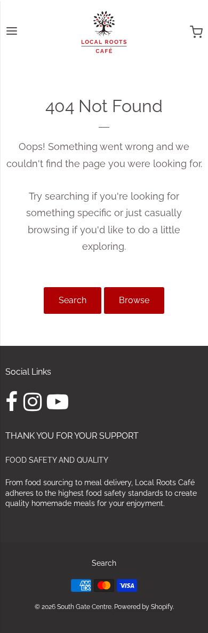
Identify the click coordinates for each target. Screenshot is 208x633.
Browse (134, 300)
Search (72, 300)
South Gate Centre (84, 607)
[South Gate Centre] (104, 32)
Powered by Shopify (143, 607)
